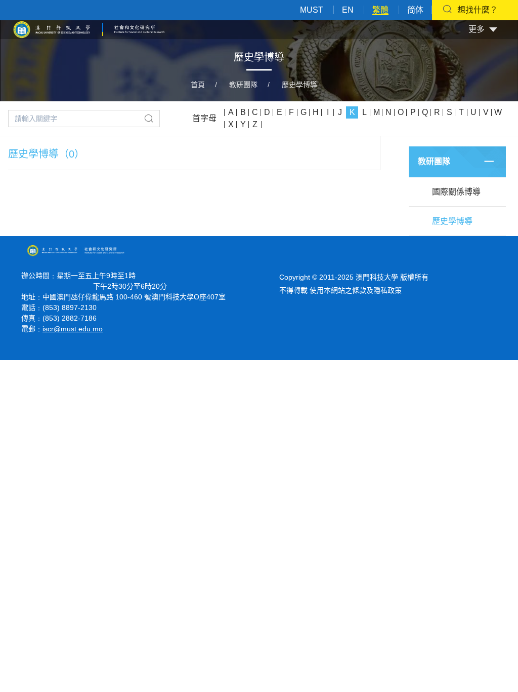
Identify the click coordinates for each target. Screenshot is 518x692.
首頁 (198, 85)
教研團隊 (243, 85)
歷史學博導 (299, 85)
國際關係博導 (456, 191)
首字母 (204, 118)
